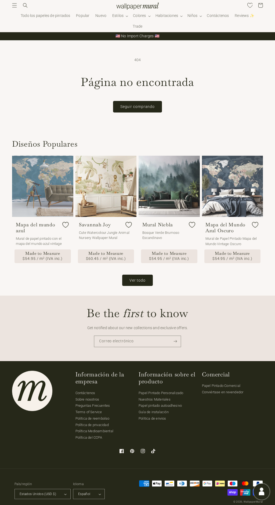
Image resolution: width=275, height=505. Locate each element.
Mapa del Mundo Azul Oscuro (225, 228)
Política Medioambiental (94, 431)
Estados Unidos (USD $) (38, 494)
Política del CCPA (88, 437)
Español (84, 494)
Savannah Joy (95, 225)
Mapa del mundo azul (35, 228)
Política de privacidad (92, 425)
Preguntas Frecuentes (92, 406)
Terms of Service (88, 412)
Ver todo (137, 280)
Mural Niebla (157, 225)
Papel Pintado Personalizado (161, 393)
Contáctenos (85, 393)
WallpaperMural (253, 501)
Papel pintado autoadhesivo (160, 406)
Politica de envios (152, 418)
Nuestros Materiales (155, 399)
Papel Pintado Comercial (221, 386)
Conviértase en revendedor (223, 392)
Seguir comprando (137, 106)
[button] (14, 5)
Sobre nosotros (87, 399)
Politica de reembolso (92, 418)
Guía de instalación (154, 412)
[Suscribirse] (175, 341)
